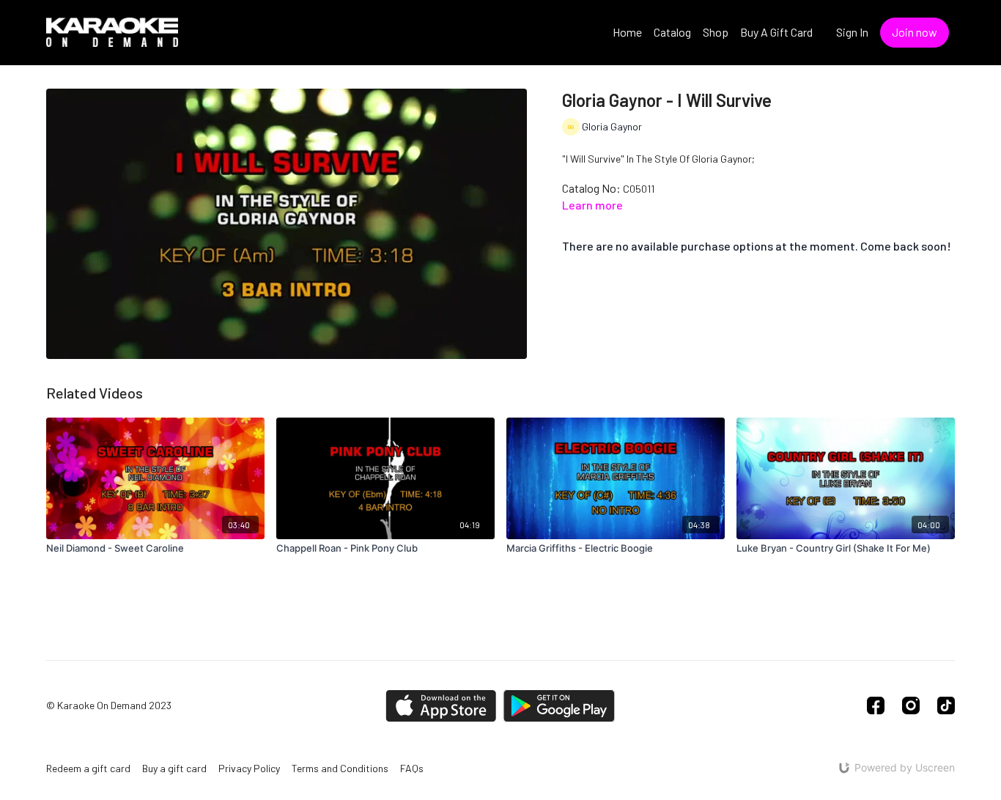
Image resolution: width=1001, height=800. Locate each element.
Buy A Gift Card (776, 32)
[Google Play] (559, 705)
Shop (715, 32)
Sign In (852, 32)
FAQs (412, 768)
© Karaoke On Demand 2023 (108, 705)
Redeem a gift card (88, 768)
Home (627, 32)
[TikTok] (946, 705)
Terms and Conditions (340, 768)
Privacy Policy (249, 768)
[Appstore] (441, 705)
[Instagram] (911, 705)
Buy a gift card (174, 768)
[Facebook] (875, 705)
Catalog (672, 32)
